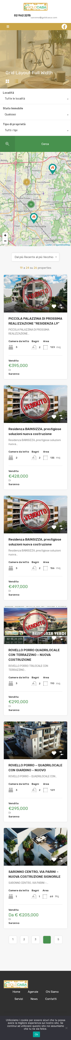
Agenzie (33, 991)
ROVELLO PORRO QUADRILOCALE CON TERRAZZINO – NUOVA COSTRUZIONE (34, 655)
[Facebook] (64, 26)
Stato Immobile (13, 108)
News (34, 999)
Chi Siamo (52, 991)
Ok (36, 1034)
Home (16, 991)
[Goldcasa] (35, 7)
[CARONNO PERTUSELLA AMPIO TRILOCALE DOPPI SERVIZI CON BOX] (34, 218)
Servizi (19, 999)
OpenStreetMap (62, 244)
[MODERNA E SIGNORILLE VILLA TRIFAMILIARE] (53, 169)
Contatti (51, 999)
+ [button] (5, 235)
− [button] (5, 241)
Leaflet (48, 244)
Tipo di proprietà (14, 124)
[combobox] (35, 99)
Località (8, 92)
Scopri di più (35, 305)
